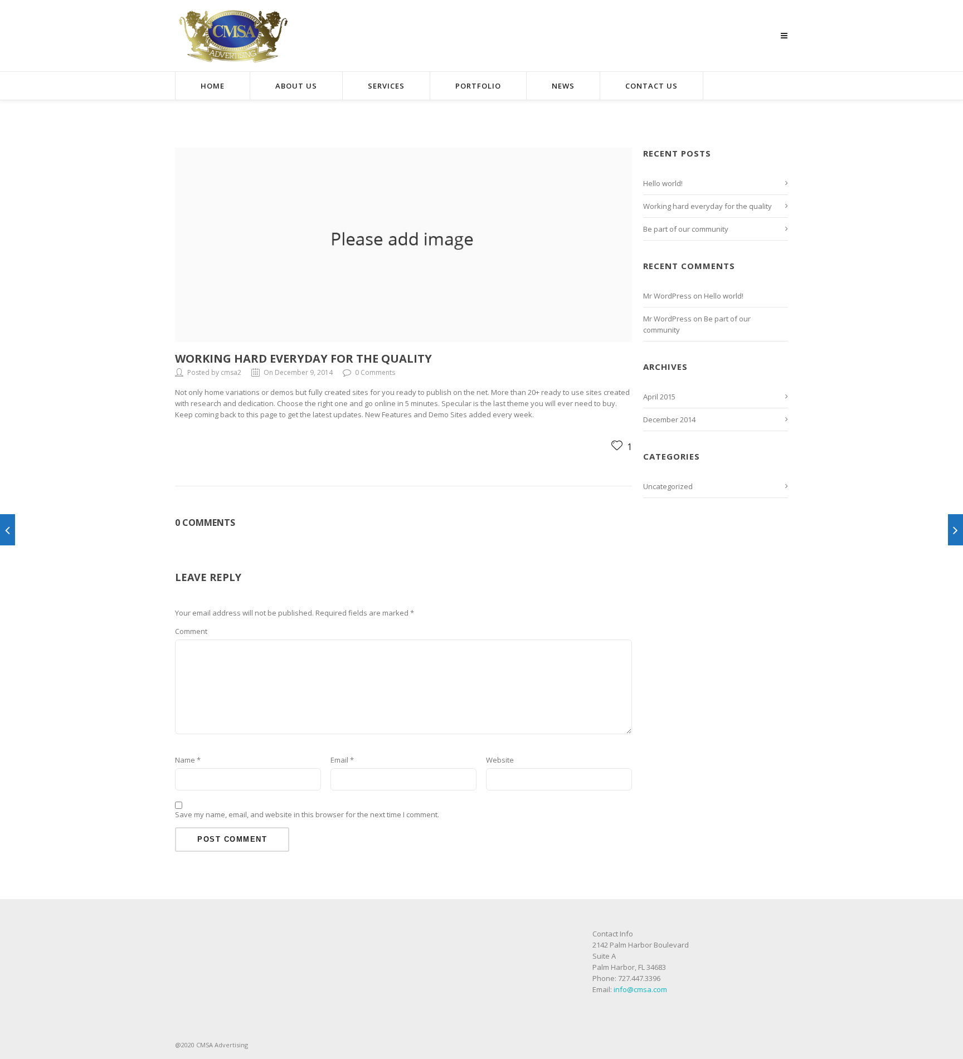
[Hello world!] (955, 529)
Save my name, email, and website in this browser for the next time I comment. (307, 814)
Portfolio (478, 86)
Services (386, 86)
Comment (191, 631)
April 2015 (659, 397)
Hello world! (663, 183)
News (563, 86)
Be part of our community (685, 229)
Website (500, 760)
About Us (296, 86)
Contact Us (651, 86)
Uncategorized (668, 486)
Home (213, 86)
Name (188, 760)
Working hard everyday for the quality (303, 358)
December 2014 (669, 419)
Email (342, 760)
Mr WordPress (667, 296)
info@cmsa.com (640, 989)
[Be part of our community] (7, 529)
